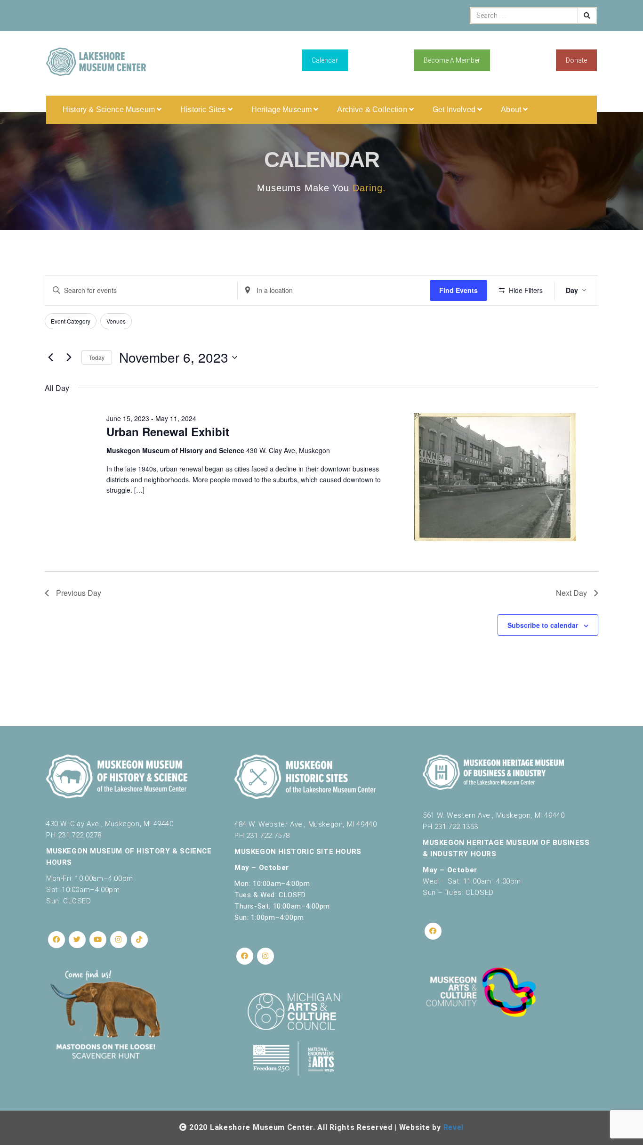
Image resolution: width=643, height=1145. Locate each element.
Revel (453, 1127)
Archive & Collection (373, 110)
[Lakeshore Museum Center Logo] (96, 62)
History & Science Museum (110, 110)
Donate (576, 60)
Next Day (571, 592)
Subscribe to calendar (542, 625)
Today (96, 357)
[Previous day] (50, 357)
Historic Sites (203, 110)
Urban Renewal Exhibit (167, 431)
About (512, 110)
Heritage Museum (282, 110)
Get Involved (455, 110)
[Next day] (68, 357)
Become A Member (452, 60)
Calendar (325, 60)
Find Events (458, 290)
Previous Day (78, 592)
